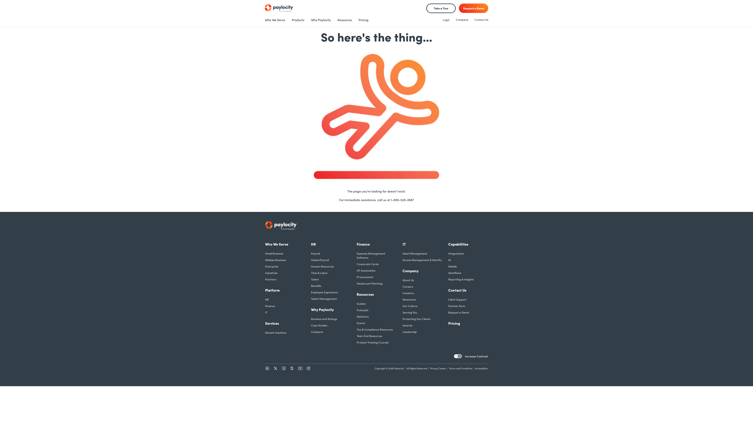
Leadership (410, 332)
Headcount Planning (370, 283)
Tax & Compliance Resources (375, 329)
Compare (317, 332)
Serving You (410, 312)
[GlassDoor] (292, 368)
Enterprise (271, 266)
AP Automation (366, 270)
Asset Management (415, 253)
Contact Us (481, 20)
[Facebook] (284, 368)
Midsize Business (275, 260)
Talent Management (324, 299)
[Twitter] (275, 368)
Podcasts (362, 310)
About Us (408, 280)
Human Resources (322, 266)
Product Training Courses (373, 342)
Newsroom (409, 299)
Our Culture (410, 306)
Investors (408, 293)
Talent (315, 279)
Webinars (363, 316)
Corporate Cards (368, 264)
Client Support (457, 299)
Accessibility (481, 368)
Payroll (315, 253)
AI (449, 260)
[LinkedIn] (267, 368)
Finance (270, 306)
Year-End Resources (369, 336)
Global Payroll (320, 260)
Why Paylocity (322, 309)
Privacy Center (438, 368)
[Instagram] (308, 368)
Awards (407, 325)
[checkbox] (458, 356)
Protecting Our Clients (416, 319)
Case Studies (319, 325)
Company (462, 20)
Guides (361, 304)
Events (361, 323)
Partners (270, 279)
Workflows (454, 273)
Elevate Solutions (275, 332)
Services (272, 323)
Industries (271, 273)
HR (267, 299)
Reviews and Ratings (324, 319)
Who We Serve (276, 244)
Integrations (456, 253)
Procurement (365, 277)
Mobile (452, 266)
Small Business (274, 253)
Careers (408, 286)
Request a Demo (458, 312)
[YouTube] (300, 368)
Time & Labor (319, 273)
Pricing (454, 323)
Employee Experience (324, 292)
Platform (272, 290)
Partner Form (456, 306)
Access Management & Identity (422, 260)
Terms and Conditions (460, 368)
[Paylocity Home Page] (279, 8)
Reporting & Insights (461, 279)
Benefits (316, 286)
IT (266, 312)
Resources (365, 294)
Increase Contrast (476, 356)
